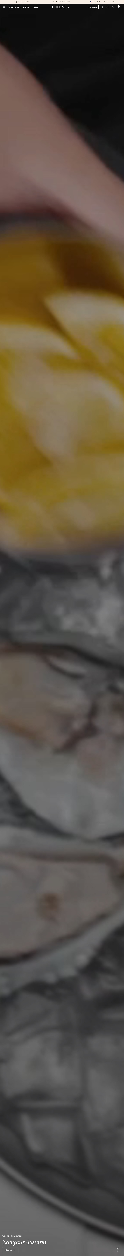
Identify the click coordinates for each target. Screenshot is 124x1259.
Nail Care (35, 7)
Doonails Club (93, 7)
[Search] (102, 7)
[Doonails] (60, 7)
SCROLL (117, 1250)
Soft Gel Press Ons (13, 7)
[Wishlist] (108, 7)
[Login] (113, 7)
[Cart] (118, 7)
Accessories (25, 7)
